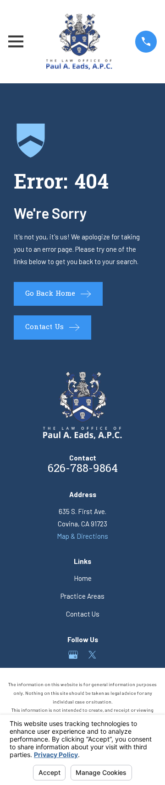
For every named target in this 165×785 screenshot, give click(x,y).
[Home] (79, 41)
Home (83, 578)
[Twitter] (92, 655)
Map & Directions (82, 536)
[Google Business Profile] (73, 655)
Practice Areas (82, 596)
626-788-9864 (83, 469)
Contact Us (82, 614)
